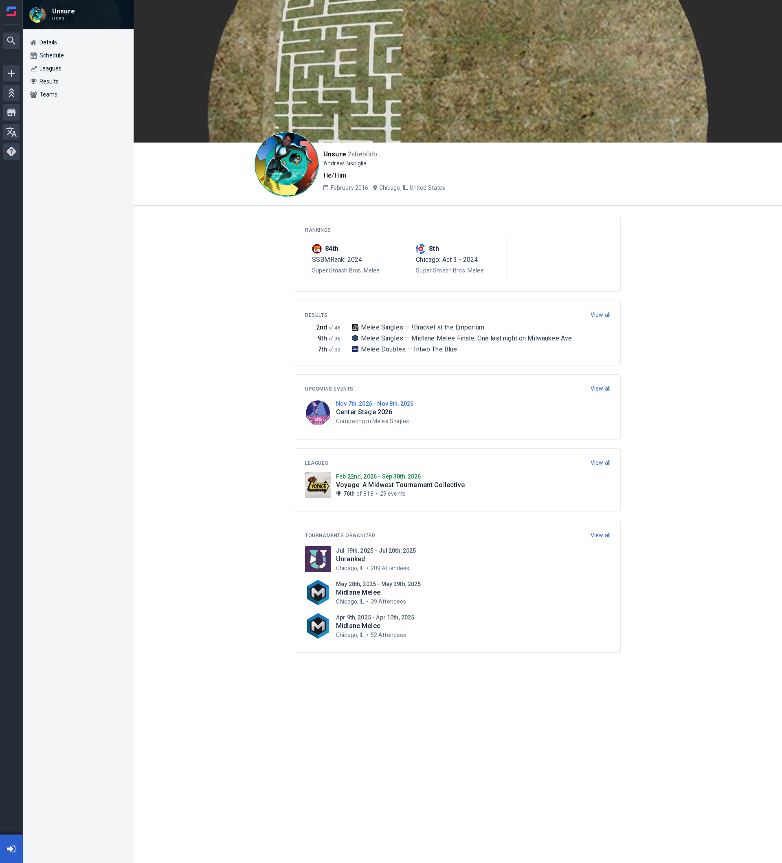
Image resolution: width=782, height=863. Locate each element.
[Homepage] (11, 11)
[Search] (11, 41)
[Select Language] (11, 132)
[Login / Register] (11, 848)
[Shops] (11, 112)
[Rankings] (11, 93)
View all (601, 315)
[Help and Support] (11, 151)
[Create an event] (11, 73)
